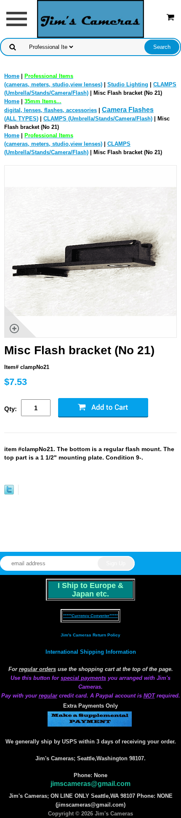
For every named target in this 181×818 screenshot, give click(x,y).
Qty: (10, 408)
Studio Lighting (127, 84)
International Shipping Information (90, 652)
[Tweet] (9, 492)
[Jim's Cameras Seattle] (90, 18)
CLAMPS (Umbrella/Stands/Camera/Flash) (97, 118)
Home (11, 76)
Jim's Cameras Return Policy (90, 635)
